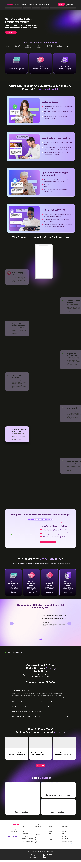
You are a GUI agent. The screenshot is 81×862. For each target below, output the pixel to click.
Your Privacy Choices (66, 843)
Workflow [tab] (37, 519)
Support (71, 1)
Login (75, 1)
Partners (31, 4)
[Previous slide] (12, 623)
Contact (50, 839)
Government (51, 828)
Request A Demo (71, 4)
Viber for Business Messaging (27, 841)
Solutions (24, 4)
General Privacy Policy (66, 838)
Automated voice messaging (27, 838)
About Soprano (65, 826)
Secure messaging (38, 842)
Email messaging (25, 836)
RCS (18, 7)
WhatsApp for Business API (27, 839)
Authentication (71, 7)
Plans (36, 4)
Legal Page (64, 834)
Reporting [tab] (31, 519)
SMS (9, 7)
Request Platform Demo (48, 542)
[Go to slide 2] (41, 639)
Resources (41, 4)
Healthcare (51, 829)
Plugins (36, 829)
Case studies (37, 839)
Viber (45, 7)
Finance (50, 826)
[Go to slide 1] (40, 639)
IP (22, 829)
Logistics (50, 831)
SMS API (37, 828)
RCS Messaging (25, 833)
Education (50, 834)
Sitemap (63, 833)
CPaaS (23, 826)
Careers (63, 828)
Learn (36, 836)
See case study (46, 631)
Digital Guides (38, 841)
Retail (50, 833)
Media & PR (64, 831)
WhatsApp (36, 7)
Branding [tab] (50, 519)
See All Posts (40, 765)
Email (27, 7)
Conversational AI (53, 7)
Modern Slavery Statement (67, 841)
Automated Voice (62, 7)
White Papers (37, 834)
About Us (48, 4)
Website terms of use (66, 836)
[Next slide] (69, 623)
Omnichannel (24, 834)
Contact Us (61, 4)
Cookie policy (64, 839)
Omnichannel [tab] (44, 519)
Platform (17, 4)
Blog (36, 837)
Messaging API (38, 826)
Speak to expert (10, 32)
